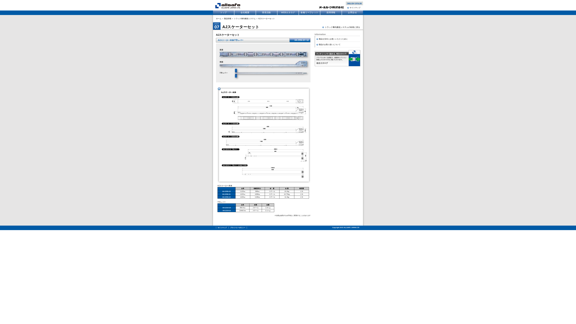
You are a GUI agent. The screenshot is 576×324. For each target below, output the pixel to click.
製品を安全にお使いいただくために (333, 39)
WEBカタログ (288, 12)
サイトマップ (355, 8)
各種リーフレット (309, 12)
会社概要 (245, 12)
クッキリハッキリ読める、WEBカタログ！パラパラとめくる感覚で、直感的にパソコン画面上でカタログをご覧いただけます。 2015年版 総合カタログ (338, 58)
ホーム (218, 19)
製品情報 (227, 19)
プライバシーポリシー (237, 227)
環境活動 (266, 12)
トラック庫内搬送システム (245, 19)
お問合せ (352, 12)
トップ (223, 12)
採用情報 (331, 12)
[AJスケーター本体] (263, 182)
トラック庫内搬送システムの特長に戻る (342, 27)
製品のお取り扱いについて (329, 45)
